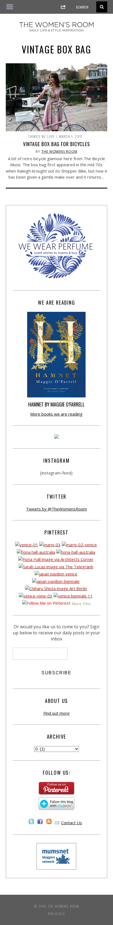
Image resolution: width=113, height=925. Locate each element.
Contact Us (71, 822)
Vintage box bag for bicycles (56, 144)
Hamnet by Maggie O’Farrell (56, 404)
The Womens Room (59, 151)
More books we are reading (56, 414)
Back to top (55, 913)
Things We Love (41, 136)
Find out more (56, 713)
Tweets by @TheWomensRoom (56, 509)
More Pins (81, 603)
